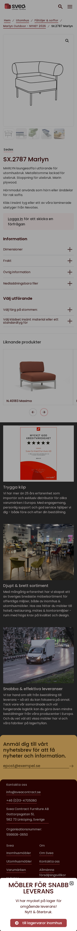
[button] (71, 883)
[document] (38, 465)
